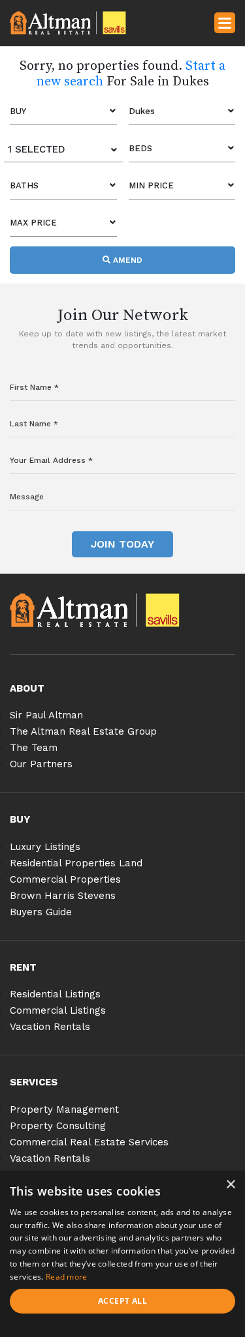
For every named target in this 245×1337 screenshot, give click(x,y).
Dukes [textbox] (142, 111)
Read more (67, 1276)
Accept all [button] (122, 1300)
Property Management (64, 1109)
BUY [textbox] (18, 111)
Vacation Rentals (50, 1027)
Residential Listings (55, 994)
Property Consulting (58, 1126)
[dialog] (122, 1254)
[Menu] (224, 22)
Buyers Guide (41, 912)
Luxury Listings (45, 847)
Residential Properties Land (76, 863)
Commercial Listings (58, 1010)
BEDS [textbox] (140, 148)
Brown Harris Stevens (63, 896)
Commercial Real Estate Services (89, 1142)
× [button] (230, 1185)
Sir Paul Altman (46, 715)
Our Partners (41, 764)
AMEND (126, 260)
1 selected (36, 149)
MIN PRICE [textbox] (151, 185)
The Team (33, 748)
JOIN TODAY (122, 544)
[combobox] (63, 111)
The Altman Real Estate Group (83, 731)
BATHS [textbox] (24, 185)
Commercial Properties (65, 879)
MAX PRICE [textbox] (33, 223)
